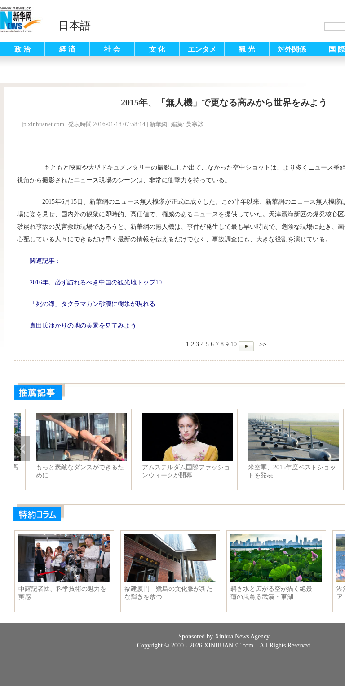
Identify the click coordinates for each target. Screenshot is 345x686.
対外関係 (292, 49)
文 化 (157, 49)
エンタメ (202, 49)
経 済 (67, 49)
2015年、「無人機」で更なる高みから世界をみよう (169, 471)
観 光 (247, 49)
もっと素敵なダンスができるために (275, 471)
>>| (262, 344)
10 (233, 344)
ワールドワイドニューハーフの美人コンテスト (63, 471)
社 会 (112, 49)
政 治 (22, 49)
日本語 (74, 25)
